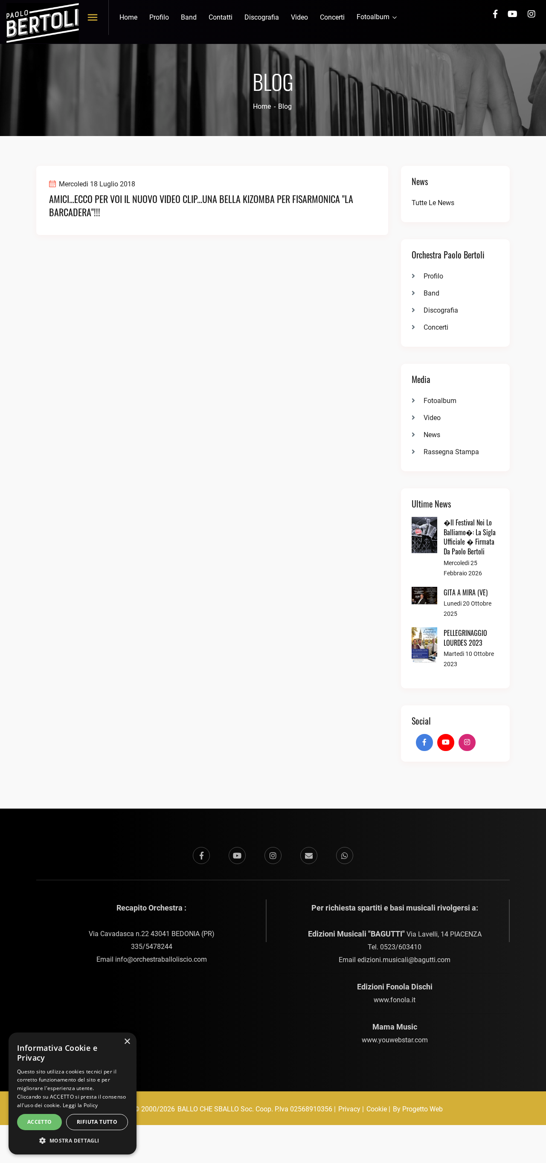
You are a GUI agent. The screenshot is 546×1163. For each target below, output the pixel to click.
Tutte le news (433, 203)
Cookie (376, 1109)
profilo (159, 17)
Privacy (349, 1109)
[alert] (72, 1093)
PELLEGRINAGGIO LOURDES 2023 (465, 638)
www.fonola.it (394, 1000)
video (299, 17)
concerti (332, 17)
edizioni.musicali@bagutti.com (403, 960)
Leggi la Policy (80, 1105)
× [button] (127, 1041)
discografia (261, 17)
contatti (220, 17)
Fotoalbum (374, 17)
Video (432, 418)
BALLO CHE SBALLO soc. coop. (226, 1109)
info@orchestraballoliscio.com (161, 959)
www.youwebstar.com (395, 1040)
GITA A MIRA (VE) (466, 592)
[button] (72, 1141)
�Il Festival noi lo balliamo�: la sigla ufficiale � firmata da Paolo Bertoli (470, 537)
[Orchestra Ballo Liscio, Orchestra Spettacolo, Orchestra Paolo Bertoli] (42, 22)
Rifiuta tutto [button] (97, 1121)
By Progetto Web (418, 1109)
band (189, 17)
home (128, 17)
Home (262, 106)
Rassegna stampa (451, 452)
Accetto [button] (39, 1121)
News (432, 435)
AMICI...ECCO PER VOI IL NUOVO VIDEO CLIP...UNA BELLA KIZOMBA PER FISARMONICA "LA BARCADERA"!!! (201, 205)
